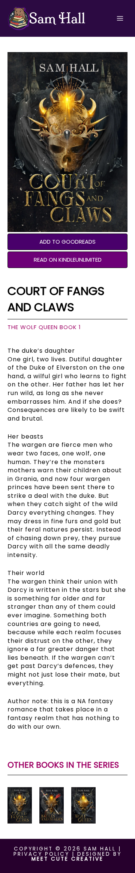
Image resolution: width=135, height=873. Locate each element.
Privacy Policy (41, 854)
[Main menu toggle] (120, 18)
